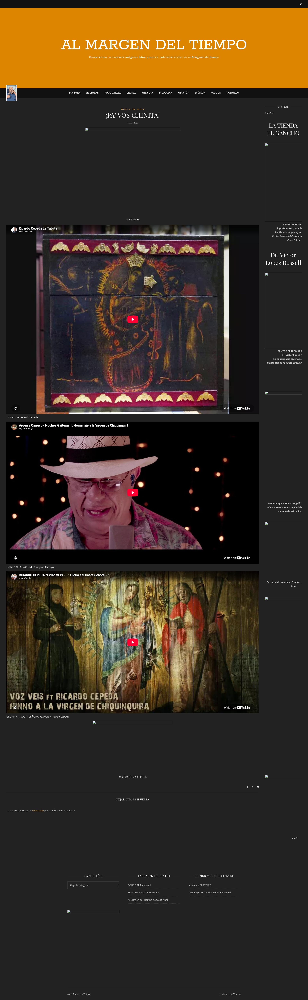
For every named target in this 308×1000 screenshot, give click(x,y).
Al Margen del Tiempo (154, 45)
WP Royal (86, 994)
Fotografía (113, 93)
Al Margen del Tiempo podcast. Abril (148, 899)
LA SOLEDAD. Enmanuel (218, 892)
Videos (216, 93)
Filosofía (165, 93)
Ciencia (147, 93)
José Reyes (195, 892)
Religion (92, 93)
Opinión (183, 93)
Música (200, 93)
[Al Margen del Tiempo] (11, 93)
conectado (38, 810)
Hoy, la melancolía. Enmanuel (143, 892)
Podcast (233, 93)
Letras (131, 93)
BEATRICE (205, 885)
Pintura (75, 93)
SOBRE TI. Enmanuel (139, 885)
